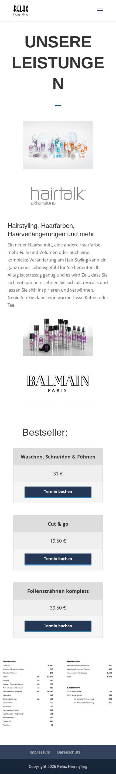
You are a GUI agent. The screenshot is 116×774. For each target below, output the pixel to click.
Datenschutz (68, 752)
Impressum (40, 752)
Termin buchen (58, 491)
